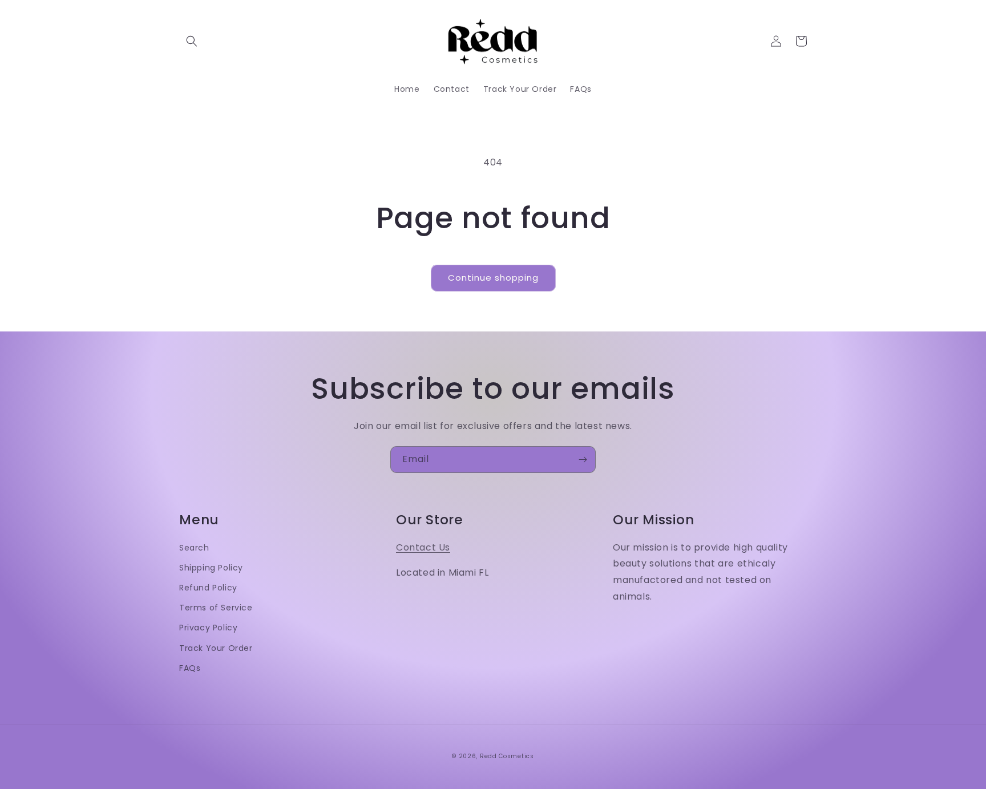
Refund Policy (208, 587)
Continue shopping (493, 278)
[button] (191, 41)
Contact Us (423, 547)
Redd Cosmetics (507, 756)
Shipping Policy (211, 567)
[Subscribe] (582, 459)
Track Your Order (216, 648)
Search (194, 547)
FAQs (189, 668)
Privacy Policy (208, 627)
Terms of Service (216, 607)
